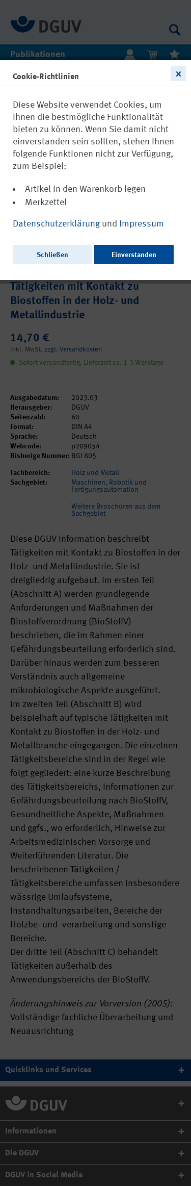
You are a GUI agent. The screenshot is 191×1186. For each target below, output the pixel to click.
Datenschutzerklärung (57, 224)
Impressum (141, 224)
